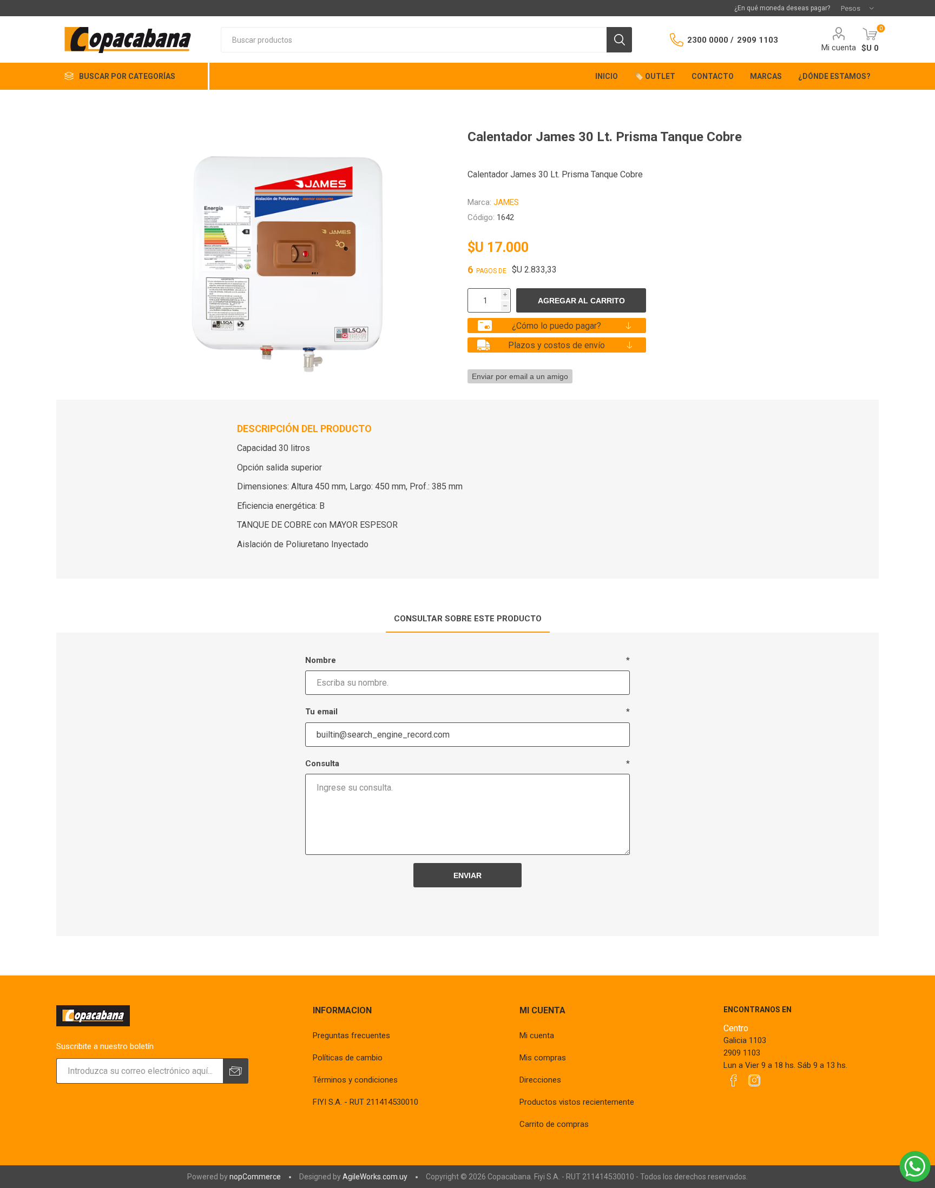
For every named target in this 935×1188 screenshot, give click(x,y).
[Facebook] (733, 1080)
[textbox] (414, 39)
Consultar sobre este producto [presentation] (468, 618)
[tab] (468, 619)
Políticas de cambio (348, 1058)
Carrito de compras (554, 1124)
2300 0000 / (710, 40)
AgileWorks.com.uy (375, 1176)
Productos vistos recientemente (576, 1102)
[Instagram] (754, 1080)
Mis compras (542, 1058)
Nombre (320, 660)
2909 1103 (757, 40)
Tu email (321, 711)
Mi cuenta (838, 47)
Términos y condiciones (355, 1080)
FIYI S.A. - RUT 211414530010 (365, 1102)
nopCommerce (255, 1176)
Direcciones (540, 1080)
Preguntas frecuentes (351, 1035)
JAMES (506, 202)
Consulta (322, 763)
